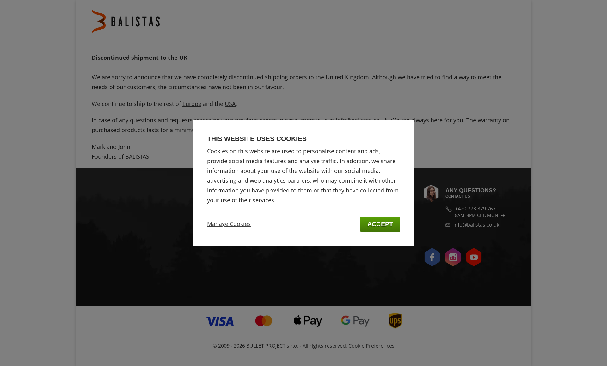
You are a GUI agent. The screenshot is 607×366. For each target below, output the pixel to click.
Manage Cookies (229, 224)
